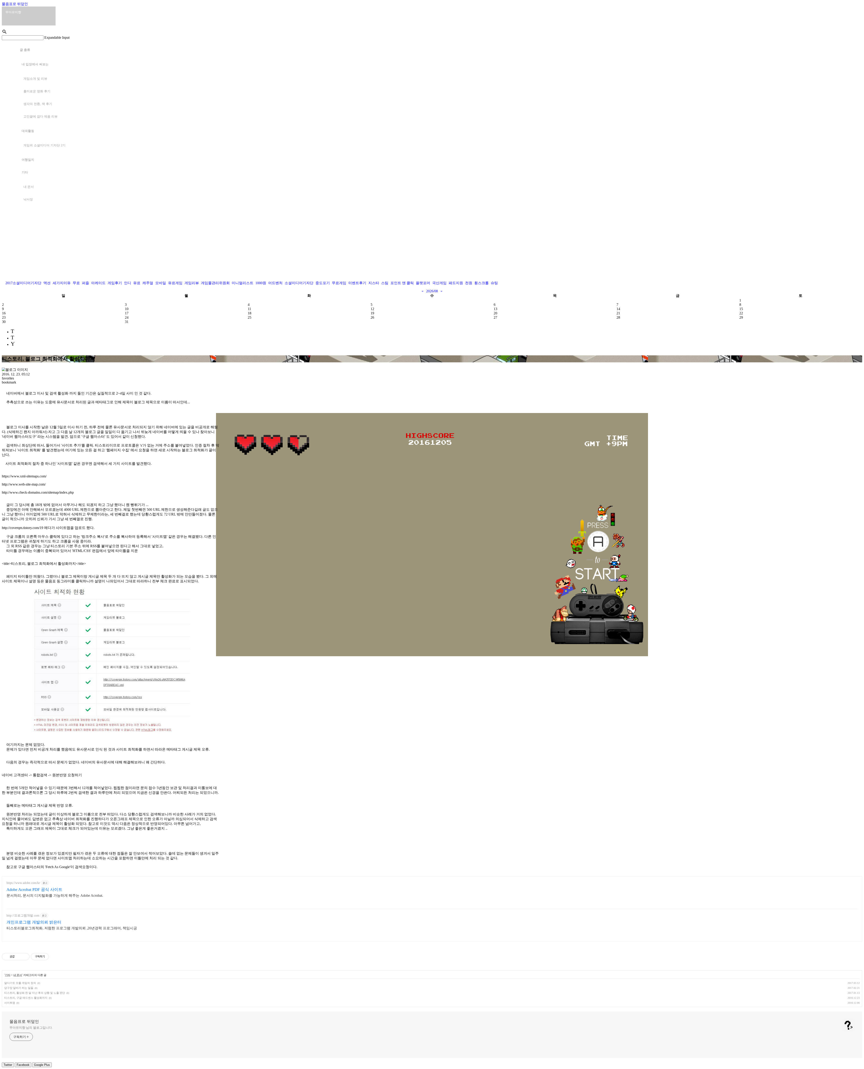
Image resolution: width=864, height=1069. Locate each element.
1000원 (260, 283)
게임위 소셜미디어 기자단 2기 (44, 145)
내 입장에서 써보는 (35, 64)
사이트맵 (9, 1002)
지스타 (373, 283)
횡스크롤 (481, 283)
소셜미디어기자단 (299, 283)
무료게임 (339, 283)
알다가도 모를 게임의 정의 (20, 983)
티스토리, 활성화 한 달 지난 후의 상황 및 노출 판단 (34, 992)
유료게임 (175, 283)
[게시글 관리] (24, 956)
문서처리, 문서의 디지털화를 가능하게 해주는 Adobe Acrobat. (55, 895)
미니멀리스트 (242, 283)
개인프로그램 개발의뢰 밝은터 (34, 922)
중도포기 (322, 283)
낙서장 (28, 199)
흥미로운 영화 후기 (36, 91)
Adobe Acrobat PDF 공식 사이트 (34, 889)
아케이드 (98, 283)
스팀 (384, 283)
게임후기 (115, 283)
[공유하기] (19, 956)
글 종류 (25, 50)
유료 (136, 283)
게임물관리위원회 (215, 283)
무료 (76, 283)
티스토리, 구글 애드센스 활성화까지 (25, 997)
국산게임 (439, 283)
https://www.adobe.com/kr (23, 883)
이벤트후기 (357, 283)
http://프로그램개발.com (23, 915)
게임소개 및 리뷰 (35, 78)
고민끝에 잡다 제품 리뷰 (40, 116)
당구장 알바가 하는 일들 (18, 988)
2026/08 (432, 291)
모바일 (160, 283)
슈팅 (494, 283)
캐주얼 (147, 283)
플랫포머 (423, 283)
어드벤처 (275, 283)
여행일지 (28, 159)
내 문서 (28, 186)
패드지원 (456, 283)
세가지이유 (62, 283)
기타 (25, 172)
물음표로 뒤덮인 (15, 4)
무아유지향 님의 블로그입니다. (31, 1027)
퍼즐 (85, 283)
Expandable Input (57, 37)
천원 (468, 283)
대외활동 (28, 131)
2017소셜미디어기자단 (23, 283)
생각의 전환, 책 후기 (37, 104)
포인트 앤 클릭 (402, 283)
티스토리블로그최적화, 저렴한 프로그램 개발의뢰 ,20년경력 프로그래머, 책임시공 (72, 928)
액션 (47, 283)
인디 (127, 283)
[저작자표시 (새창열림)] (51, 956)
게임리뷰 (191, 283)
